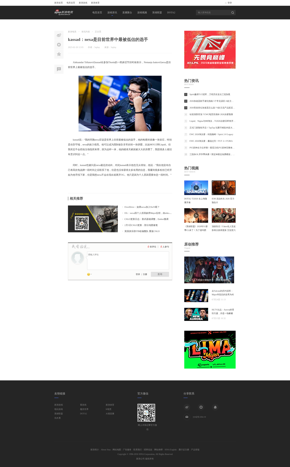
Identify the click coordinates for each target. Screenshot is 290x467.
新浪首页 (58, 3)
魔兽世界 (84, 409)
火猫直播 (110, 413)
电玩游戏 (58, 409)
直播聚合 (127, 12)
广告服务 (127, 450)
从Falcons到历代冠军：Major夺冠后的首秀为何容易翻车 (223, 294)
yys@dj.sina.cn (199, 417)
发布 (160, 274)
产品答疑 (195, 450)
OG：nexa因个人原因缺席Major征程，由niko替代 (149, 213)
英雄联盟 (157, 12)
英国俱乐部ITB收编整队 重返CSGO (142, 231)
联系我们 (137, 450)
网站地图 (117, 450)
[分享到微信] (201, 407)
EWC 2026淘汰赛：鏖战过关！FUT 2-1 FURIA (211, 141)
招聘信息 (148, 450)
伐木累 (57, 418)
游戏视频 (142, 12)
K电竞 (108, 409)
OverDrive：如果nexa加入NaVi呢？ (142, 207)
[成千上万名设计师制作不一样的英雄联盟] (209, 283)
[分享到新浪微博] (187, 407)
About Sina (106, 450)
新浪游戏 (83, 3)
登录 (230, 3)
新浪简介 (94, 450)
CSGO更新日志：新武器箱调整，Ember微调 (146, 219)
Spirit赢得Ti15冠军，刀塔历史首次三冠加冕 (210, 94)
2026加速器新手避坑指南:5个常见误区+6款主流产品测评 (216, 101)
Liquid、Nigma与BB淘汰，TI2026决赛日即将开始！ (214, 121)
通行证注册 (184, 450)
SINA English (171, 450)
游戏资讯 (112, 12)
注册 (145, 274)
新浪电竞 (72, 32)
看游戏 (83, 405)
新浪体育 (95, 3)
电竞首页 (71, 3)
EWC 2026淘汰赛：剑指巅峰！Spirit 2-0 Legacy (211, 134)
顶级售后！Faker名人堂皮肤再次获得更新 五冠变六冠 (224, 230)
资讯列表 (85, 32)
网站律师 (158, 450)
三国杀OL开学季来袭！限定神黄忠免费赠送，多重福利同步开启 (220, 154)
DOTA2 (171, 12)
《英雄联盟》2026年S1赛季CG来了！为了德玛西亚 (196, 230)
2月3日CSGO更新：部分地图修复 (141, 225)
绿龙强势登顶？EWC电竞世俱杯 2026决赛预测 (211, 114)
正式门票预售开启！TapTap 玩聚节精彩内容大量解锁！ (215, 128)
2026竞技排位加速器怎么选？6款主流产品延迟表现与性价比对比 (220, 108)
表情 (90, 275)
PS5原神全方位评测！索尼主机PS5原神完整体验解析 (214, 148)
